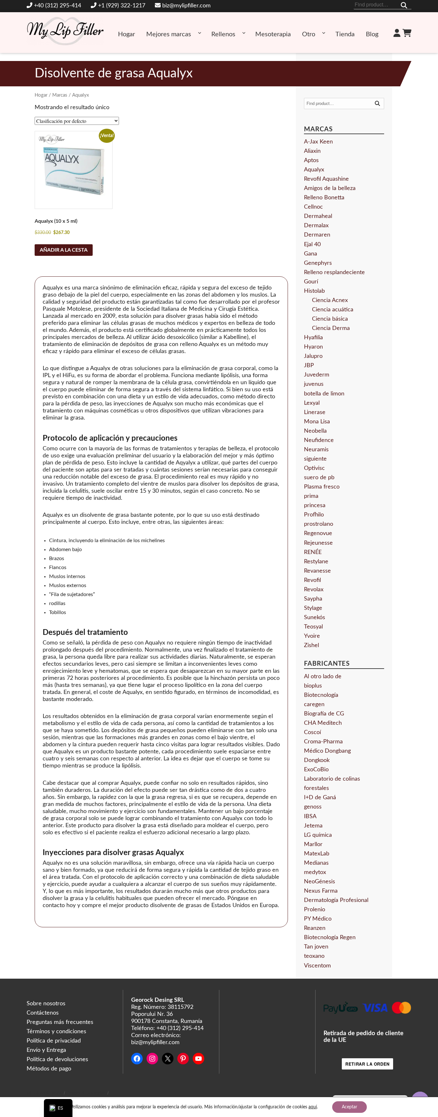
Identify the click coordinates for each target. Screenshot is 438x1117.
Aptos (311, 160)
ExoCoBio (316, 770)
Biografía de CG (324, 714)
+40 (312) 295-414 (57, 6)
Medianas (316, 863)
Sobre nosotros (46, 1004)
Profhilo (314, 515)
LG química (318, 835)
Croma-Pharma (323, 742)
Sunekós (314, 617)
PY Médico (318, 919)
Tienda (345, 34)
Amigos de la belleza (330, 188)
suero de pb (319, 478)
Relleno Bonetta (324, 198)
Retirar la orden (367, 1064)
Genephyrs (318, 263)
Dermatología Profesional (336, 900)
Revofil (312, 580)
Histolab (314, 291)
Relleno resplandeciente (334, 272)
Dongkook (317, 760)
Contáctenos (43, 1013)
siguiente (315, 459)
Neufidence (319, 440)
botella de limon (324, 394)
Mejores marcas (168, 34)
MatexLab (316, 854)
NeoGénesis (319, 882)
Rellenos (223, 34)
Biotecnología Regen (330, 937)
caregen (314, 704)
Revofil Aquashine (326, 179)
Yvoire (312, 636)
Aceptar (349, 1107)
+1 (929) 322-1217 (121, 6)
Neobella (315, 431)
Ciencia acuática (332, 310)
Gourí (311, 282)
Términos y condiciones (56, 1032)
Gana (310, 254)
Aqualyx (314, 170)
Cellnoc (313, 207)
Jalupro (313, 356)
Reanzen (314, 928)
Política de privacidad (54, 1041)
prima (311, 496)
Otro (308, 34)
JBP (309, 365)
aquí (312, 1107)
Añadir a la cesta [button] (64, 250)
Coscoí (312, 732)
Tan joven (316, 947)
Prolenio (314, 910)
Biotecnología (321, 695)
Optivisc (314, 468)
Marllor (313, 844)
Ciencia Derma (331, 328)
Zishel (311, 645)
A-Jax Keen (318, 142)
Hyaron (313, 347)
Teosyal (313, 627)
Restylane (316, 562)
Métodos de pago (49, 1069)
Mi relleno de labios (44, 1093)
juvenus (314, 384)
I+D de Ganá (320, 798)
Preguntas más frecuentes (60, 1022)
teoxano (314, 956)
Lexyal (312, 403)
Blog (372, 34)
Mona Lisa (317, 422)
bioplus (313, 686)
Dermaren (317, 235)
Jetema (313, 826)
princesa (314, 505)
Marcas (59, 95)
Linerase (314, 412)
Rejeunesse (318, 543)
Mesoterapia (273, 34)
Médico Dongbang (327, 751)
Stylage (313, 608)
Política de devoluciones (57, 1059)
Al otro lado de (322, 677)
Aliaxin (312, 151)
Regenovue (318, 533)
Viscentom (317, 966)
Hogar (126, 34)
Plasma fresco (322, 487)
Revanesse (317, 571)
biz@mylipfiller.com (186, 6)
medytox (315, 872)
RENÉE (313, 552)
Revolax (314, 590)
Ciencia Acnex (330, 300)
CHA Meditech (323, 723)
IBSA (310, 816)
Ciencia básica (330, 319)
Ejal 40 (312, 244)
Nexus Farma (321, 891)
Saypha (313, 599)
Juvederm (316, 375)
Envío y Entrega (46, 1050)
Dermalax (316, 226)
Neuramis (316, 450)
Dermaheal (318, 216)
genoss (313, 807)
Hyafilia (313, 338)
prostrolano (318, 524)
